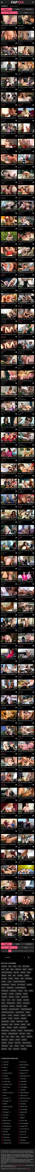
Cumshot (29, 984)
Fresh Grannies (24, 1070)
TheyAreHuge (4, 152)
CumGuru (6, 1062)
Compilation (28, 978)
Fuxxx (2, 291)
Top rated (28, 9)
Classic (17, 978)
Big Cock (16, 972)
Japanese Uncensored (8, 1012)
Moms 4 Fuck (7, 1120)
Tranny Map (23, 1109)
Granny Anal (25, 997)
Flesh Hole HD (24, 1137)
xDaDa (5, 1070)
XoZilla (2, 136)
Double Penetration (20, 987)
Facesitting (13, 990)
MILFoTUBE (23, 1112)
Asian (14, 966)
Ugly (11, 1045)
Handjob (19, 1000)
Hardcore (26, 1000)
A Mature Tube (7, 1084)
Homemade (26, 1003)
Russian (20, 1030)
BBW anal (18, 969)
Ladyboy (23, 1015)
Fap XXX (17, 2)
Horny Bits (23, 1078)
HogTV (19, 291)
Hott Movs (23, 1067)
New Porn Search (8, 1092)
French (31, 990)
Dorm (3, 987)
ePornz (5, 1067)
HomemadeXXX (22, 399)
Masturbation (5, 1021)
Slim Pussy (23, 1062)
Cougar (4, 981)
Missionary (4, 1024)
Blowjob (4, 975)
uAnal (19, 121)
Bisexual (23, 972)
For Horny (6, 1115)
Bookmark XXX (7, 1073)
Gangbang (18, 993)
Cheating (4, 978)
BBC (7, 969)
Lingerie (10, 1018)
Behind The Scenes (7, 972)
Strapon (11, 1039)
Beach (24, 969)
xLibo (4, 1095)
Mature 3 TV (23, 1073)
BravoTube (20, 615)
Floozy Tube (23, 1120)
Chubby (11, 978)
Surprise (24, 1039)
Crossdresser (5, 984)
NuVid (2, 723)
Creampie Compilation (19, 981)
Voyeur (22, 1045)
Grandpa (11, 997)
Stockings (4, 1039)
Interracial (19, 1006)
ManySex (3, 121)
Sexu (19, 198)
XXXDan (3, 245)
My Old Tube (23, 1106)
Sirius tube (23, 1084)
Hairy (13, 1000)
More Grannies (24, 1064)
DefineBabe (3, 646)
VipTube (20, 384)
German (25, 993)
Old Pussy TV (24, 1095)
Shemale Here (7, 1126)
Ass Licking (26, 966)
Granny (17, 997)
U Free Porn (6, 1137)
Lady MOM (23, 1081)
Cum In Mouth (21, 984)
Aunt (3, 969)
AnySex (2, 693)
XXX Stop (23, 1140)
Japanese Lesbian (14, 1009)
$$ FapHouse (4, 44)
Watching (28, 1045)
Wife (10, 1049)
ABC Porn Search (25, 1098)
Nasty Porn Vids (7, 1106)
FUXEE (5, 1104)
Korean (10, 1015)
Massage (23, 1018)
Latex (29, 1015)
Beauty (30, 969)
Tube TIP (5, 1064)
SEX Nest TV (6, 1112)
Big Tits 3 (6, 1109)
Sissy (28, 1033)
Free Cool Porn (24, 1129)
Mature (13, 1021)
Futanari (11, 993)
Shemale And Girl (13, 1033)
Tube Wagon (23, 1087)
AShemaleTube (4, 75)
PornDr (2, 59)
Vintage (16, 1045)
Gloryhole (4, 997)
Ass (19, 966)
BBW (12, 969)
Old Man (9, 1027)
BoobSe (20, 507)
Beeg (19, 584)
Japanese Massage (26, 1009)
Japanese (4, 1009)
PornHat (3, 677)
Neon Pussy (6, 1087)
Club (22, 978)
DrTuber (20, 214)
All (9, 12)
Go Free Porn (24, 1101)
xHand (2, 832)
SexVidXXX (20, 492)
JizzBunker (20, 183)
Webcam (4, 1049)
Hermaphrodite (11, 1003)
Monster (17, 1024)
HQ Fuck (5, 1131)
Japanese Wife (20, 1012)
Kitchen (4, 1015)
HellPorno (3, 337)
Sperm (12, 1036)
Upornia (3, 507)
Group (3, 1000)
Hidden (19, 1003)
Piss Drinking (5, 1030)
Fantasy (20, 990)
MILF (26, 1021)
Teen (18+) (17, 1042)
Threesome (5, 1045)
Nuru (28, 1024)
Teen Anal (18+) (27, 1042)
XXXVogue (3, 445)
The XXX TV (6, 1098)
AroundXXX (20, 28)
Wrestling (23, 1049)
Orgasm (16, 1027)
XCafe (2, 430)
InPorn (19, 337)
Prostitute (13, 1030)
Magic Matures (24, 1092)
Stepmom (29, 1036)
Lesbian (4, 1018)
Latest (17, 9)
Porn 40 (5, 1118)
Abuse (28, 1168)
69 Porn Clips (7, 1140)
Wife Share (16, 1049)
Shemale (4, 1033)
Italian (25, 1006)
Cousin (9, 981)
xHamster (3, 28)
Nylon (3, 1027)
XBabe (2, 353)
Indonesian (5, 1006)
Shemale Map (24, 1123)
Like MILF (22, 1090)
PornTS (22, 1115)
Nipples (23, 1024)
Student (18, 1039)
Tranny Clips (6, 1081)
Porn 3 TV (23, 1134)
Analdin (2, 275)
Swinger (10, 1042)
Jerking (28, 1012)
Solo (7, 1036)
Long (25, 12)
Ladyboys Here (7, 1143)
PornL (19, 75)
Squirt (22, 1036)
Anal (10, 966)
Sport (17, 1036)
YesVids (3, 183)
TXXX (19, 152)
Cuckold (13, 984)
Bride (9, 975)
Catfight (27, 975)
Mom (11, 1024)
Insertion (12, 1006)
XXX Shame (6, 1123)
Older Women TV (25, 1076)
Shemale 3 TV (7, 1101)
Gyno (8, 1000)
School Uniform (28, 1030)
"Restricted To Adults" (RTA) (19, 1165)
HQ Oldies (23, 1104)
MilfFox (19, 801)
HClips (2, 214)
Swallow (4, 1042)
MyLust (19, 167)
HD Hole (5, 1076)
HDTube (3, 167)
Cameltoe (20, 975)
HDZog (19, 106)
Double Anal (10, 987)
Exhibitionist (5, 990)
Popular (6, 9)
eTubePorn (6, 1078)
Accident (4, 966)
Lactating (16, 1015)
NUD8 (4, 1090)
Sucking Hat (6, 1129)
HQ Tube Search (25, 1143)
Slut (3, 1036)
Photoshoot (23, 1027)
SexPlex (20, 90)
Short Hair (22, 1033)
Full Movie (4, 993)
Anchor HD (23, 1131)
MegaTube (3, 631)
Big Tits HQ (6, 1134)
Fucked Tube (24, 1126)
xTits (2, 476)
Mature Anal (20, 1021)
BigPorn (22, 1118)
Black (28, 972)
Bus (14, 975)
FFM (26, 990)
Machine (17, 1018)
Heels (3, 1003)
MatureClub (3, 90)
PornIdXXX (3, 322)
